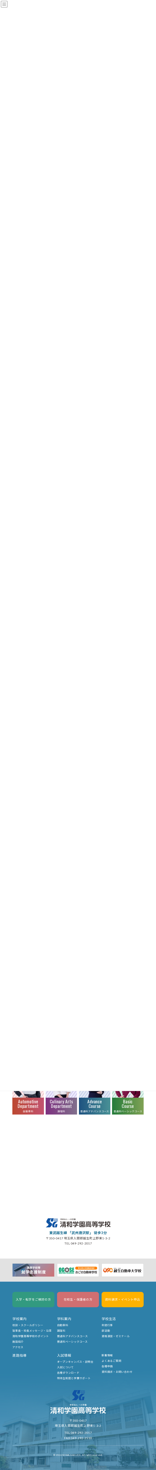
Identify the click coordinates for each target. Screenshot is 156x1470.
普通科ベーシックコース (72, 1341)
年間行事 (107, 1325)
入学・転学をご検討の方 (33, 1299)
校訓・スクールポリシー (27, 1325)
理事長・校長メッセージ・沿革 (32, 1330)
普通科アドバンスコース (72, 1336)
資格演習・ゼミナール (116, 1336)
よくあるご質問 (111, 1360)
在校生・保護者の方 (78, 1299)
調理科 (61, 1330)
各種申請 (107, 1366)
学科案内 (64, 1319)
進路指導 (19, 1355)
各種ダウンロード (68, 1372)
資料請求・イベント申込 (122, 1299)
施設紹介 (18, 1341)
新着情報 (107, 1355)
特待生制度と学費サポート (74, 1378)
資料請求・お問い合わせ (117, 1371)
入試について (65, 1367)
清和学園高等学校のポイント (30, 1336)
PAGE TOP (148, 1451)
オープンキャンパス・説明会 (75, 1361)
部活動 (106, 1330)
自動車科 (62, 1325)
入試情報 (64, 1355)
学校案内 (19, 1319)
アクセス (17, 1347)
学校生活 (109, 1319)
